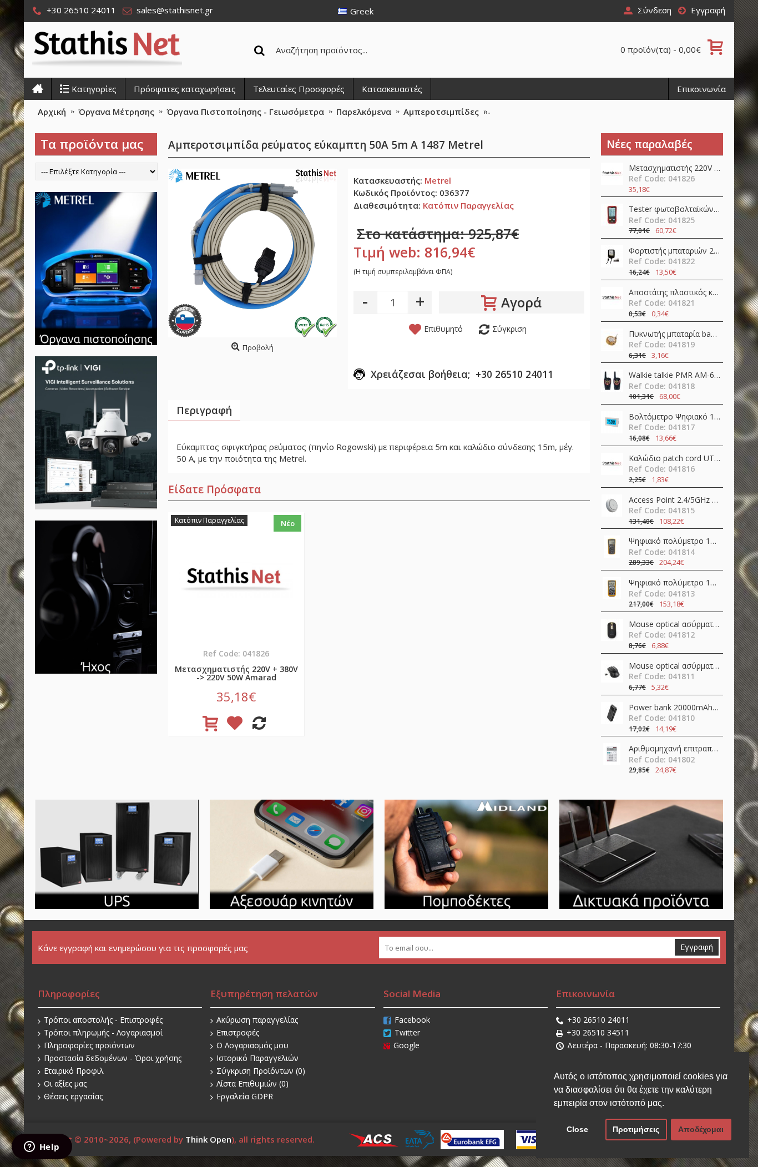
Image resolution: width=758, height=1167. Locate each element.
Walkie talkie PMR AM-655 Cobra (674, 375)
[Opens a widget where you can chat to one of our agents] (41, 1147)
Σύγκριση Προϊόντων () (260, 1070)
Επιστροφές (237, 1032)
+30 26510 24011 (598, 1019)
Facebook (412, 1019)
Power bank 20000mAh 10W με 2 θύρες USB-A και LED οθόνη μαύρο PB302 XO (674, 708)
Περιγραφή (204, 410)
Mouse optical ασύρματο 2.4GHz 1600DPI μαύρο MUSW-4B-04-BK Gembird (674, 666)
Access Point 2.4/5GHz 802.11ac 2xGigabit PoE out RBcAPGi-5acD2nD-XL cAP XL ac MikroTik (674, 500)
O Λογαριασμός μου (252, 1045)
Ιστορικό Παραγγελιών (257, 1058)
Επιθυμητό (443, 329)
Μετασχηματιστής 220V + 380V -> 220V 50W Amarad (674, 168)
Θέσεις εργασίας (73, 1096)
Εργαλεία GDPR (244, 1096)
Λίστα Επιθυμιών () (252, 1083)
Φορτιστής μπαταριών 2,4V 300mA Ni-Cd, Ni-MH (674, 251)
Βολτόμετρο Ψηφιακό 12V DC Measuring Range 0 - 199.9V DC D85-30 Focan (674, 417)
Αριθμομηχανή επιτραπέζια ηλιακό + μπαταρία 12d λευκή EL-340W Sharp (674, 749)
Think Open (208, 1139)
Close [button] (577, 1129)
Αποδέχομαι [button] (701, 1129)
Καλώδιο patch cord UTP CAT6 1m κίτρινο (674, 458)
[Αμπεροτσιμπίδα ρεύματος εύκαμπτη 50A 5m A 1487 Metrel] (252, 253)
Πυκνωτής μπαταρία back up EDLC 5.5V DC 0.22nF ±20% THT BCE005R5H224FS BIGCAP (674, 334)
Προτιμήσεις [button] (636, 1129)
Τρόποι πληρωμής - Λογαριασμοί (103, 1032)
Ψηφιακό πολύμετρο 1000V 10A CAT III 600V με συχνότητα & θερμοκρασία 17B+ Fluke (674, 541)
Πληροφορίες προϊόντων (89, 1045)
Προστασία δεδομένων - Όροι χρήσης (112, 1058)
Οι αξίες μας (65, 1083)
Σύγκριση (509, 329)
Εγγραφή (696, 947)
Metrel (438, 180)
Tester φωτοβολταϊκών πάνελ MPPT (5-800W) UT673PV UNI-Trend (674, 209)
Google (406, 1045)
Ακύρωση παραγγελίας (257, 1019)
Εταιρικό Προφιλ (74, 1070)
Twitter (407, 1032)
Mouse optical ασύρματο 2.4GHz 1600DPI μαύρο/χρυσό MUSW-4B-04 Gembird (674, 624)
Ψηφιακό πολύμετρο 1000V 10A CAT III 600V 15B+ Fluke (674, 583)
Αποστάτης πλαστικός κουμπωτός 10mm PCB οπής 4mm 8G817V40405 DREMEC (674, 292)
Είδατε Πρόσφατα (214, 489)
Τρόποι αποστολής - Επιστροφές (103, 1019)
